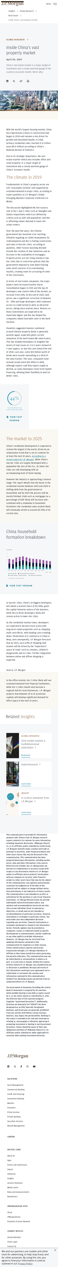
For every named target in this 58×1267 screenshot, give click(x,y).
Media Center (12, 1187)
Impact (10, 1169)
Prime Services (13, 1112)
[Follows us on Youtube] (34, 1066)
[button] (55, 1250)
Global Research (15, 39)
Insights (10, 1178)
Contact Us (11, 1246)
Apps (9, 1160)
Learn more (26, 784)
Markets (10, 1103)
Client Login (12, 1242)
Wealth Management (16, 1126)
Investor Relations (15, 1183)
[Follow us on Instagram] (27, 1066)
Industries (11, 1174)
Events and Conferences (17, 1165)
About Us (11, 1156)
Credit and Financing (15, 1094)
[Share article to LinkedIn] (7, 81)
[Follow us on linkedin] (8, 1066)
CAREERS (11, 1137)
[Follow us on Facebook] (21, 1066)
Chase (9, 1212)
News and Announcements (18, 1192)
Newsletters (12, 1196)
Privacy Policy (25, 1263)
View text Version (16, 419)
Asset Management (15, 1085)
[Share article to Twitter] (14, 81)
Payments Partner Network (18, 1221)
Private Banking (14, 1117)
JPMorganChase (14, 1217)
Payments (11, 1108)
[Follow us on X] (15, 1066)
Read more (25, 755)
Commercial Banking (15, 1089)
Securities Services (15, 1121)
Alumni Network (14, 1237)
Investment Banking (15, 1098)
